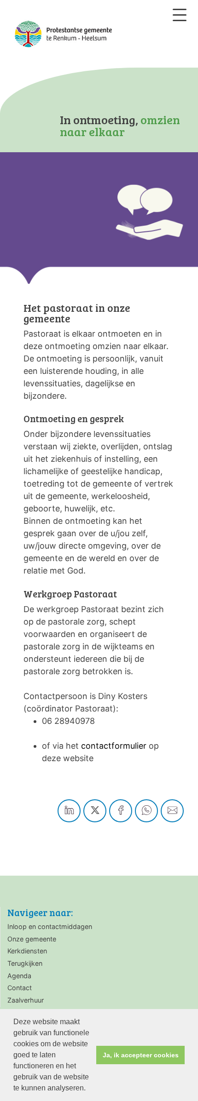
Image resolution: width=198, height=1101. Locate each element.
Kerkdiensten (27, 951)
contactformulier (113, 746)
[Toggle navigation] (179, 15)
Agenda (19, 976)
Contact (19, 988)
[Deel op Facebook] (120, 810)
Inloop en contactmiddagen (49, 926)
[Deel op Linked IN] (69, 810)
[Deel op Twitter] (94, 810)
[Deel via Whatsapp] (146, 810)
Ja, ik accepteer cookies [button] (141, 1055)
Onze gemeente (31, 939)
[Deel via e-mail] (172, 810)
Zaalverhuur (25, 1000)
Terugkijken (24, 963)
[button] (88, 1089)
